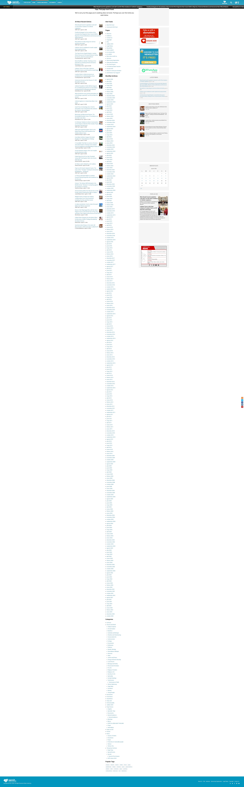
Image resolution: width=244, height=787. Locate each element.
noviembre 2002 (111, 566)
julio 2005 (109, 500)
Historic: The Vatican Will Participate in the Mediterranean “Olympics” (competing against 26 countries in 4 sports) (86, 185)
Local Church (111, 661)
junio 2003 (109, 552)
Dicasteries (110, 737)
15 (161, 178)
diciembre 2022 (111, 169)
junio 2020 (109, 196)
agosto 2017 (110, 266)
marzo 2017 (110, 276)
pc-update (109, 54)
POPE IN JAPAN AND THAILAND (116, 723)
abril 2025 (109, 112)
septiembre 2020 (111, 190)
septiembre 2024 (111, 126)
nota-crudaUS (110, 50)
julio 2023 (109, 155)
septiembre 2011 (111, 412)
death (111, 768)
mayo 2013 (109, 371)
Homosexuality (110, 702)
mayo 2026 (109, 85)
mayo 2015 (109, 322)
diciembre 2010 (111, 431)
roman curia (115, 770)
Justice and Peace (112, 657)
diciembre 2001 (111, 589)
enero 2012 (109, 404)
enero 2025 (109, 118)
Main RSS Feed (110, 25)
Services (109, 58)
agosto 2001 (110, 597)
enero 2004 (109, 538)
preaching (125, 768)
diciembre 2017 (111, 258)
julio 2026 (109, 81)
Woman (110, 690)
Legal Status (110, 46)
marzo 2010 (110, 449)
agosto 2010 (110, 439)
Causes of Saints (112, 735)
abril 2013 (109, 373)
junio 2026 (109, 83)
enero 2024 (109, 143)
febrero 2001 (110, 610)
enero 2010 (109, 453)
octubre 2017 (110, 262)
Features (110, 647)
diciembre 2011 (111, 406)
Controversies (111, 639)
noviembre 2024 (111, 122)
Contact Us (109, 37)
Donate (60, 2)
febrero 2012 (110, 402)
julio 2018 (109, 243)
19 (149, 180)
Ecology (110, 641)
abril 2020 (109, 200)
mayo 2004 (109, 529)
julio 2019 (109, 219)
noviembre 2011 (111, 408)
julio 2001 (109, 599)
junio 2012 (109, 394)
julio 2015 (109, 317)
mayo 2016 (109, 297)
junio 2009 (109, 468)
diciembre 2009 (111, 455)
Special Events (111, 752)
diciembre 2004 (111, 515)
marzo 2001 (110, 607)
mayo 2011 (109, 420)
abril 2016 (109, 299)
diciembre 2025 (111, 95)
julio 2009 (109, 466)
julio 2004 (109, 525)
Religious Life (111, 672)
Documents (52, 2)
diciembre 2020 (111, 184)
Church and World (42, 2)
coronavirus (116, 768)
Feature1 (117, 764)
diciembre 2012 (111, 381)
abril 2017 (109, 274)
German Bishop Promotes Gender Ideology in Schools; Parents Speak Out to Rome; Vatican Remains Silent (156, 127)
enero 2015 (109, 330)
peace (123, 766)
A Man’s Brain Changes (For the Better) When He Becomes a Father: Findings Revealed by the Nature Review (86, 219)
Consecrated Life (112, 637)
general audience (129, 766)
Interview (110, 653)
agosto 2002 (110, 572)
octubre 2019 (110, 213)
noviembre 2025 (111, 97)
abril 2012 (109, 398)
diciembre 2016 (111, 283)
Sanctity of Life (111, 674)
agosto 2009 (110, 463)
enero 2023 (109, 167)
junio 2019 (109, 221)
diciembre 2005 (111, 490)
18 (145, 180)
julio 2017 (109, 268)
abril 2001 (109, 605)
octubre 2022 (110, 174)
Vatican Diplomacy (112, 684)
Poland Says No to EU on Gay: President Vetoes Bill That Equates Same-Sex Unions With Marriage (85, 158)
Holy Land (109, 700)
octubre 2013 (110, 361)
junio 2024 (109, 132)
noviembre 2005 (111, 492)
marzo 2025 (110, 114)
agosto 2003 (110, 548)
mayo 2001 (109, 603)
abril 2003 (109, 556)
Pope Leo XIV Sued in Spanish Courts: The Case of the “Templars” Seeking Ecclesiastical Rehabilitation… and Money (86, 169)
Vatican (109, 744)
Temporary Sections (112, 748)
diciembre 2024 (111, 120)
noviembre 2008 (111, 482)
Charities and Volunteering (114, 635)
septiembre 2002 (111, 570)
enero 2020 (109, 206)
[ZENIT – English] (15, 2)
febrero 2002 (110, 585)
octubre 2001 (110, 593)
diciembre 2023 (111, 145)
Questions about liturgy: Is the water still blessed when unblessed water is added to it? (156, 107)
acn (119, 770)
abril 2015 (109, 324)
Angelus (110, 709)
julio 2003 (109, 550)
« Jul (141, 188)
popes (129, 764)
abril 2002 (109, 581)
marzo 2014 (110, 350)
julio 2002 (109, 575)
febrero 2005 (110, 511)
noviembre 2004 (111, 517)
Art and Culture (111, 628)
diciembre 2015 (111, 307)
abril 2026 (109, 87)
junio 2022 (109, 182)
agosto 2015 (110, 315)
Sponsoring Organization (113, 60)
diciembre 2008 (111, 480)
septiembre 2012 (111, 387)
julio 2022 (109, 180)
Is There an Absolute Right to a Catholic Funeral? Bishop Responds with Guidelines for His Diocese (86, 177)
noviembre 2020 (111, 186)
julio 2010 (109, 441)
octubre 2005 (110, 494)
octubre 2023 (110, 149)
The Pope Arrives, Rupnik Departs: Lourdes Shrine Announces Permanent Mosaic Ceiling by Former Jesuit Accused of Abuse (86, 55)
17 (142, 180)
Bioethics (110, 630)
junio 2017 (109, 270)
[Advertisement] (154, 17)
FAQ (108, 42)
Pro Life (110, 667)
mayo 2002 (109, 579)
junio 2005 (109, 503)
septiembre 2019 (111, 215)
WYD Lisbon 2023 (112, 758)
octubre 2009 (110, 459)
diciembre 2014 (111, 332)
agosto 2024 (110, 128)
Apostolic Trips (111, 711)
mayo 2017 (109, 272)
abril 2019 (109, 225)
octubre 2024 (110, 124)
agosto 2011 (110, 414)
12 (149, 178)
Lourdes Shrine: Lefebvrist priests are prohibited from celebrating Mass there (176, 6)
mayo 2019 (109, 223)
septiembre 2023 (111, 151)
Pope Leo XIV (27, 2)
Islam (109, 655)
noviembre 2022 (111, 171)
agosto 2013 (110, 365)
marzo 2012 (110, 400)
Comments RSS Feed (112, 27)
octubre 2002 (110, 568)
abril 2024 (109, 137)
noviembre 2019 (111, 211)
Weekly (121, 764)
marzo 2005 (110, 509)
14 (157, 178)
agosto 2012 (110, 389)
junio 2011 (109, 418)
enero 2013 (109, 379)
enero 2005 (109, 513)
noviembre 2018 (111, 235)
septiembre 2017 (111, 264)
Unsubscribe (110, 68)
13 (153, 178)
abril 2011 (109, 422)
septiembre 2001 (111, 595)
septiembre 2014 (111, 338)
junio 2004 (109, 527)
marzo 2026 (110, 89)
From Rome (110, 696)
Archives (109, 622)
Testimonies (111, 680)
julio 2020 (109, 194)
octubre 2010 (110, 435)
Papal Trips (110, 750)
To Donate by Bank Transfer (114, 66)
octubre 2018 (110, 237)
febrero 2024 (110, 141)
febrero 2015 (110, 328)
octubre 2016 (110, 287)
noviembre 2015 (111, 309)
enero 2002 (109, 587)
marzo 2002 (110, 583)
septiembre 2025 (111, 102)
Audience (109, 35)
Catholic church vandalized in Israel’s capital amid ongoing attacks (153, 91)
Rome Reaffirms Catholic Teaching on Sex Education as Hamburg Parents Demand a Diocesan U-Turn (76, 6)
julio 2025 (109, 106)
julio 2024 (109, 130)
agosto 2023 (110, 153)
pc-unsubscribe (111, 52)
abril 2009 (109, 472)
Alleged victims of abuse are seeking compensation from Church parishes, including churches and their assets (84, 198)
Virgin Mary (110, 686)
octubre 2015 (110, 311)
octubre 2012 (110, 385)
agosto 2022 (110, 178)
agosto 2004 (110, 523)
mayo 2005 (109, 505)
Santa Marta (111, 727)
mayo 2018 (109, 248)
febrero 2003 (110, 560)
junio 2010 (109, 443)
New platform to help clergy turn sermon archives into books (152, 88)
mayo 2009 (109, 470)
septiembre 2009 (111, 461)
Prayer (109, 725)
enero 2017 (109, 280)
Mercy (109, 721)
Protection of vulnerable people (115, 741)
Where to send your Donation (114, 70)
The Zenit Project (111, 64)
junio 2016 (109, 295)
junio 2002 (109, 577)
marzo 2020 (110, 202)
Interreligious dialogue (113, 651)
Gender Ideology (112, 649)
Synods (109, 754)
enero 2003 (109, 562)
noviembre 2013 (111, 359)
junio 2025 (109, 108)
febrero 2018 (110, 254)
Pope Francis (110, 707)
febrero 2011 (110, 426)
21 (157, 180)
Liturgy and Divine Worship (114, 659)
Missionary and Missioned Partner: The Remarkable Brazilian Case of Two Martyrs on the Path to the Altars (86, 116)
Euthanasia (110, 645)
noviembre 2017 (111, 260)
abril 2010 (109, 447)
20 (153, 180)
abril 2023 (109, 161)
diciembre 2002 (111, 564)
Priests (108, 731)
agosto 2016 (110, 291)
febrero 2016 (110, 303)
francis (125, 764)
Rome (33, 2)
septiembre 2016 (111, 289)
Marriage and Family (113, 663)
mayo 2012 (109, 396)
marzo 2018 (110, 252)
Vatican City (111, 746)
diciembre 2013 (111, 357)
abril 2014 (109, 348)
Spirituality (110, 676)
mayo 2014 (109, 346)
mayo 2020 (109, 198)
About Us (109, 33)
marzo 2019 (110, 227)
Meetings (110, 719)
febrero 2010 (110, 451)
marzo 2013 (110, 375)
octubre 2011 (110, 410)
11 (145, 178)
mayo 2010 (109, 445)
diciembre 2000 (111, 614)
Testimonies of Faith (114, 682)
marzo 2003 (110, 558)
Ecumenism (111, 643)
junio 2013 (109, 369)
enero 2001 (109, 612)
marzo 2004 (110, 533)
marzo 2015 (110, 326)
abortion (107, 768)
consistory (119, 766)
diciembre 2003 (111, 540)
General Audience (112, 715)
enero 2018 (109, 256)
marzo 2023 (110, 163)
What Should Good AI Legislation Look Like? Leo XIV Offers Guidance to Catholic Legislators (86, 26)
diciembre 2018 (111, 233)
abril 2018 (109, 250)
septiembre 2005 (111, 496)
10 (142, 178)
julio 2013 (109, 367)
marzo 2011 (110, 424)
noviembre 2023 (111, 147)
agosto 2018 (110, 241)
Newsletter (109, 48)
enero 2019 (109, 231)
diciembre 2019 (111, 209)
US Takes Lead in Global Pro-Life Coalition (85, 164)
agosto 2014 (110, 340)
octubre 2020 (110, 188)
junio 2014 (109, 344)
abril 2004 (109, 531)
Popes (109, 739)
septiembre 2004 (111, 521)
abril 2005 (109, 507)
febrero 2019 (110, 229)
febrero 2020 (110, 204)
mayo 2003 (109, 554)
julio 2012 (109, 392)
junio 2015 (109, 320)
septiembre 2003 (111, 546)
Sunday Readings (112, 678)
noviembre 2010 (111, 433)
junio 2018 (109, 246)
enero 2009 (109, 478)
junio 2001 (109, 601)
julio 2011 (109, 416)
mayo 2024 (109, 134)
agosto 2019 (110, 217)
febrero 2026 (110, 91)
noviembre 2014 (111, 334)
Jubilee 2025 (110, 44)
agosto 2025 (110, 104)
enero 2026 (109, 93)
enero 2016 (109, 305)
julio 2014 (109, 342)
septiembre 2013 (111, 363)
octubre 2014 (110, 336)
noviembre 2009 (111, 457)
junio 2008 (109, 486)
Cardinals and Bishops (113, 633)
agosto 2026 (110, 79)
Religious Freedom (112, 670)
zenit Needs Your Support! (113, 72)
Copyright (109, 39)
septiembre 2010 (111, 437)
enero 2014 (109, 355)
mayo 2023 (109, 159)
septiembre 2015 (111, 313)
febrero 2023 (110, 165)
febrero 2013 (110, 377)
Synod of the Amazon (114, 756)
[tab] (147, 248)
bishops (114, 766)
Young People (111, 692)
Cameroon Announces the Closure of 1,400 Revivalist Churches (217, 6)
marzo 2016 (110, 301)
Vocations (110, 688)
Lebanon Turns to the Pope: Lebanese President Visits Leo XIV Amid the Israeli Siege (130, 6)
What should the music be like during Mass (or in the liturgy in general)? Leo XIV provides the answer (86, 95)
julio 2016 (109, 293)
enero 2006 (109, 488)
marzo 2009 (110, 474)
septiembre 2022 (111, 176)
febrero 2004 (110, 535)
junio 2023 (109, 157)
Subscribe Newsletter (112, 62)
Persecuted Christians (113, 665)
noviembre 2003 (111, 542)
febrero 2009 (110, 476)
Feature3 (112, 764)
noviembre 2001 (111, 591)
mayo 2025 (109, 110)
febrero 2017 (110, 278)
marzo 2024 (110, 139)
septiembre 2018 (111, 239)
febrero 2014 (110, 352)
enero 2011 (109, 429)
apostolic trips (108, 766)
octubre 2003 (110, 544)
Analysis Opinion (112, 626)
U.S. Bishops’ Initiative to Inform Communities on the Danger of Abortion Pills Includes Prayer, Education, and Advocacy (86, 123)
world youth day (109, 770)
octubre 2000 (110, 616)
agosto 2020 (110, 192)
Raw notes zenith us (112, 56)
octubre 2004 (110, 519)
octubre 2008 (110, 484)
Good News (110, 698)
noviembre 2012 (111, 383)
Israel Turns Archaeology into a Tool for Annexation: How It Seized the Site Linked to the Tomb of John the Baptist (86, 108)
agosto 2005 (110, 498)
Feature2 (107, 764)
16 (165, 178)
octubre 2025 (110, 100)
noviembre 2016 (111, 285)
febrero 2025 (110, 116)
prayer (121, 768)
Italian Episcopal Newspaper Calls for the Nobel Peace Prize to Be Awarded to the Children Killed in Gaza (85, 131)
